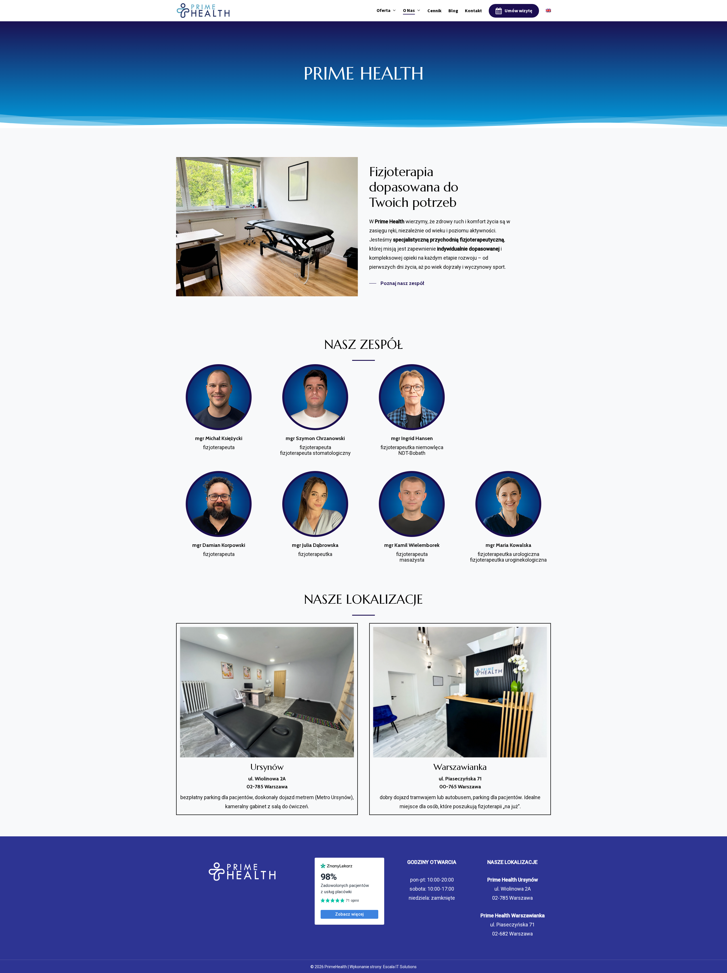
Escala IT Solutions (400, 966)
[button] (396, 283)
